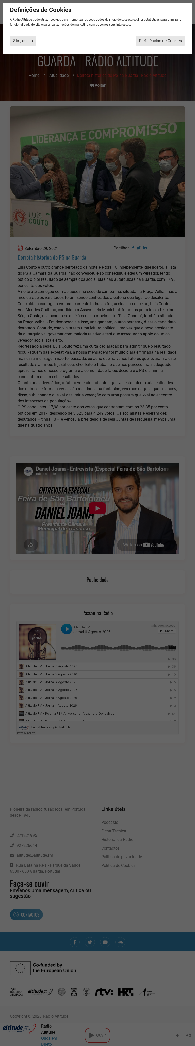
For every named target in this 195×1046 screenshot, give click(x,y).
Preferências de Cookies (160, 40)
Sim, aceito (23, 40)
